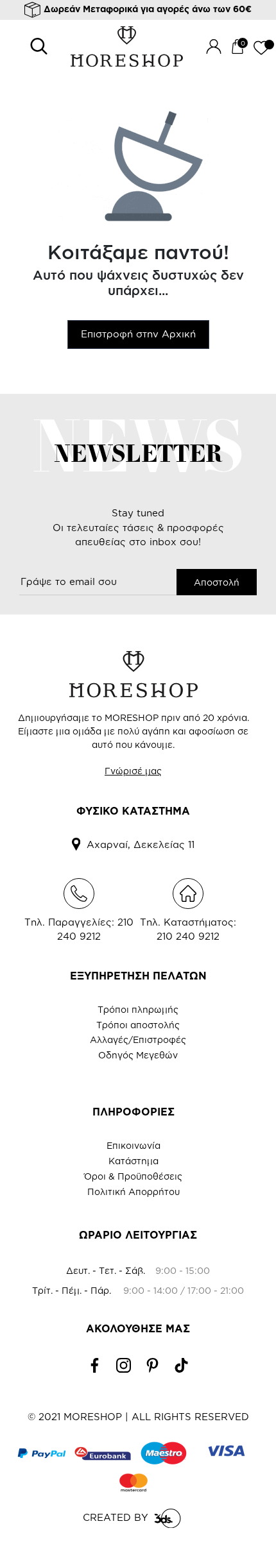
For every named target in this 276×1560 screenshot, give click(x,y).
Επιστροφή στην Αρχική (138, 333)
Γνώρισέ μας (133, 771)
